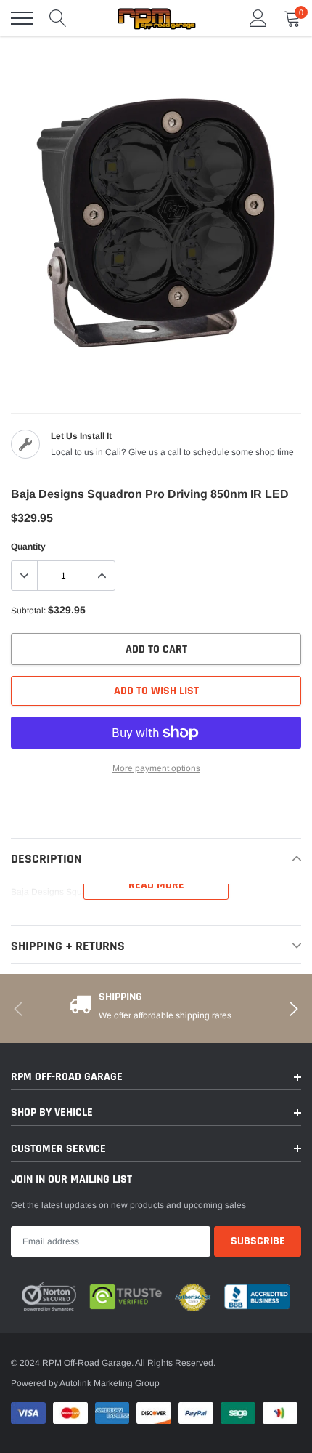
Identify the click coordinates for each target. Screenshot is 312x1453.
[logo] (156, 18)
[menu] (22, 18)
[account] (258, 18)
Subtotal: (28, 610)
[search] (58, 18)
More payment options (156, 768)
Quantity (28, 547)
